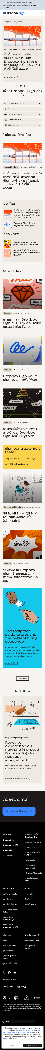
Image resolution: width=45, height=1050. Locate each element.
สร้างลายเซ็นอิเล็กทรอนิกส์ (29, 867)
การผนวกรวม (7, 855)
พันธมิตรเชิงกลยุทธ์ (31, 941)
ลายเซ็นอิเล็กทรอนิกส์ (32, 842)
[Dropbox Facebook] (9, 972)
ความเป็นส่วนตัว (30, 904)
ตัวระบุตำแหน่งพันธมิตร (30, 947)
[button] (42, 13)
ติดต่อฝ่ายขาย (7, 899)
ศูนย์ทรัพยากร (7, 951)
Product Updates (11, 49)
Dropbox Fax (7, 850)
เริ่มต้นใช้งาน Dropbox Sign (8, 918)
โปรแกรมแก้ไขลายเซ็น (33, 873)
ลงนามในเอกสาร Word (31, 879)
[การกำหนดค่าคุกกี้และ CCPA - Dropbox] (23, 1037)
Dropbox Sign (10, 22)
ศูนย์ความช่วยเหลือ (9, 894)
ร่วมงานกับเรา (30, 894)
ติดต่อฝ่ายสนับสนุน (9, 904)
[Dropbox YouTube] (15, 972)
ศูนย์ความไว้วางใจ (9, 963)
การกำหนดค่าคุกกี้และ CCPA (11, 911)
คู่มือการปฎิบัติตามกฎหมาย (9, 957)
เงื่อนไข (27, 899)
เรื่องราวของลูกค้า (9, 946)
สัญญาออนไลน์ (30, 860)
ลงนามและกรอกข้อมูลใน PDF (33, 854)
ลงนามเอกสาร (30, 848)
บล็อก (4, 941)
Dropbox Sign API (10, 845)
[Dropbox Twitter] (3, 972)
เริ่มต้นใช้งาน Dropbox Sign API (10, 926)
